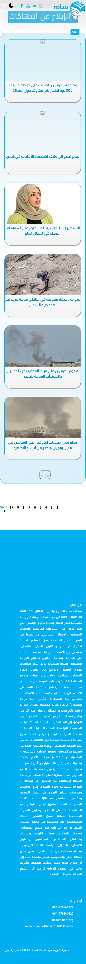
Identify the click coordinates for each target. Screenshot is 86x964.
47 (11, 507)
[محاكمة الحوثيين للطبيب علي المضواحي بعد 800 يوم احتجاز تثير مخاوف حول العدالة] (43, 41)
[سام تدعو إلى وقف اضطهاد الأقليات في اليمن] (43, 113)
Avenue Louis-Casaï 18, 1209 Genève (49, 926)
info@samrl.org (62, 920)
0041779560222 (62, 907)
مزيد (44, 475)
